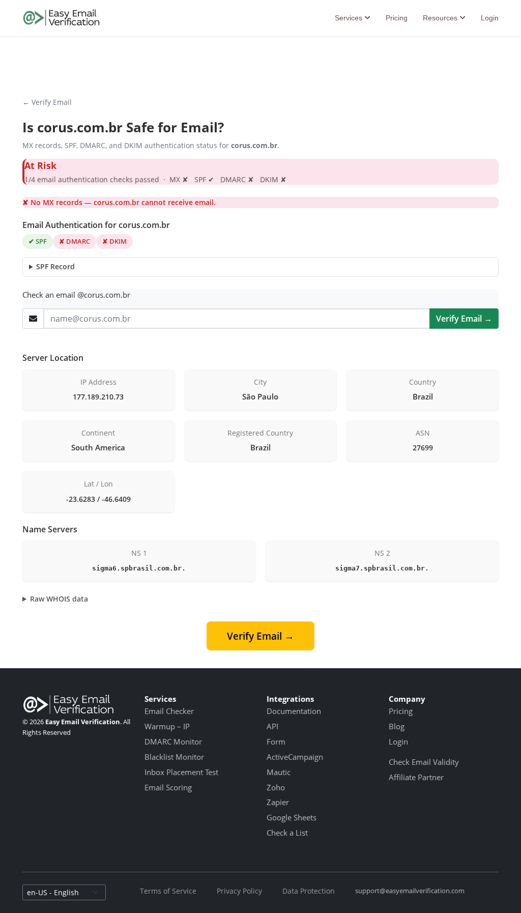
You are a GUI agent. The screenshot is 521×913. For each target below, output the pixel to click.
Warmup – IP (167, 726)
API (272, 726)
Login (490, 18)
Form (276, 741)
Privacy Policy (239, 891)
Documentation (294, 711)
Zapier (278, 802)
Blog (396, 726)
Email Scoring (168, 787)
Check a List (287, 833)
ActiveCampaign (295, 757)
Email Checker (169, 711)
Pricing (397, 18)
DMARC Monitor (173, 741)
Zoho (276, 787)
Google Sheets (291, 817)
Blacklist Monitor (174, 757)
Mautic (279, 772)
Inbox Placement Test (181, 772)
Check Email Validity (424, 762)
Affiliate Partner (416, 777)
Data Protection (308, 891)
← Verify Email (47, 102)
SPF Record (55, 266)
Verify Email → (464, 318)
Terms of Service (168, 891)
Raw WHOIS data (59, 599)
